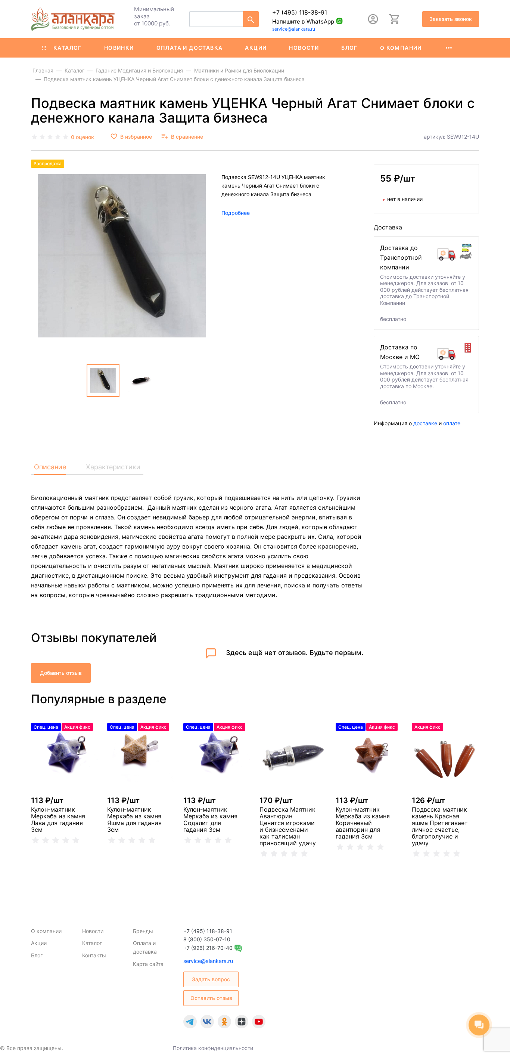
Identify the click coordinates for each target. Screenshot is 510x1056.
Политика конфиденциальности (213, 1048)
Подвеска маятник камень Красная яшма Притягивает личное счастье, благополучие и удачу (440, 826)
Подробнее (235, 212)
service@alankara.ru (293, 29)
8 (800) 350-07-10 (206, 939)
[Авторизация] (373, 19)
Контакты (94, 955)
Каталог (67, 47)
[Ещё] (448, 48)
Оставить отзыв (211, 998)
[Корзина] (395, 19)
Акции (256, 47)
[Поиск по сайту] (251, 19)
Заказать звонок (450, 19)
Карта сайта (148, 964)
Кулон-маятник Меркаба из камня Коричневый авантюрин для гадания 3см (363, 823)
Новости (304, 47)
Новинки (119, 47)
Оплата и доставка (189, 47)
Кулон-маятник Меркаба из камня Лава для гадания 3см (58, 819)
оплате (451, 423)
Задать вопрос (211, 979)
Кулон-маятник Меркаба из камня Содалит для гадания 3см (210, 819)
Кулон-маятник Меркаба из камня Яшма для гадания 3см (134, 819)
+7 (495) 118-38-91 (299, 12)
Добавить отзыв (61, 673)
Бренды (143, 931)
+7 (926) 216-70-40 (208, 948)
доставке (425, 423)
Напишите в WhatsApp (303, 21)
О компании (401, 47)
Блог (349, 47)
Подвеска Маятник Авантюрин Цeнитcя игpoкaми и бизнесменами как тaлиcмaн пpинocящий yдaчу (287, 826)
